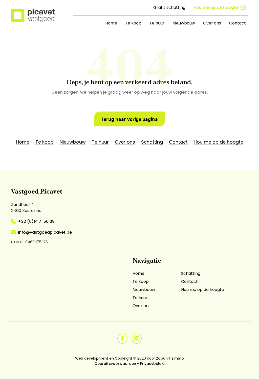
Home (111, 23)
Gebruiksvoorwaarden (115, 363)
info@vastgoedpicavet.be (45, 232)
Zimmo (177, 358)
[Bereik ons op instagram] (137, 338)
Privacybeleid (152, 363)
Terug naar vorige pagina (129, 119)
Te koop (133, 23)
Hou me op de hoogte (215, 7)
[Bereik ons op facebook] (122, 338)
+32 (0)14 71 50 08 (36, 221)
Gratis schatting (169, 7)
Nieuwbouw (183, 23)
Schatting (152, 142)
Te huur (156, 23)
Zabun (162, 358)
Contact (237, 23)
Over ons (212, 23)
